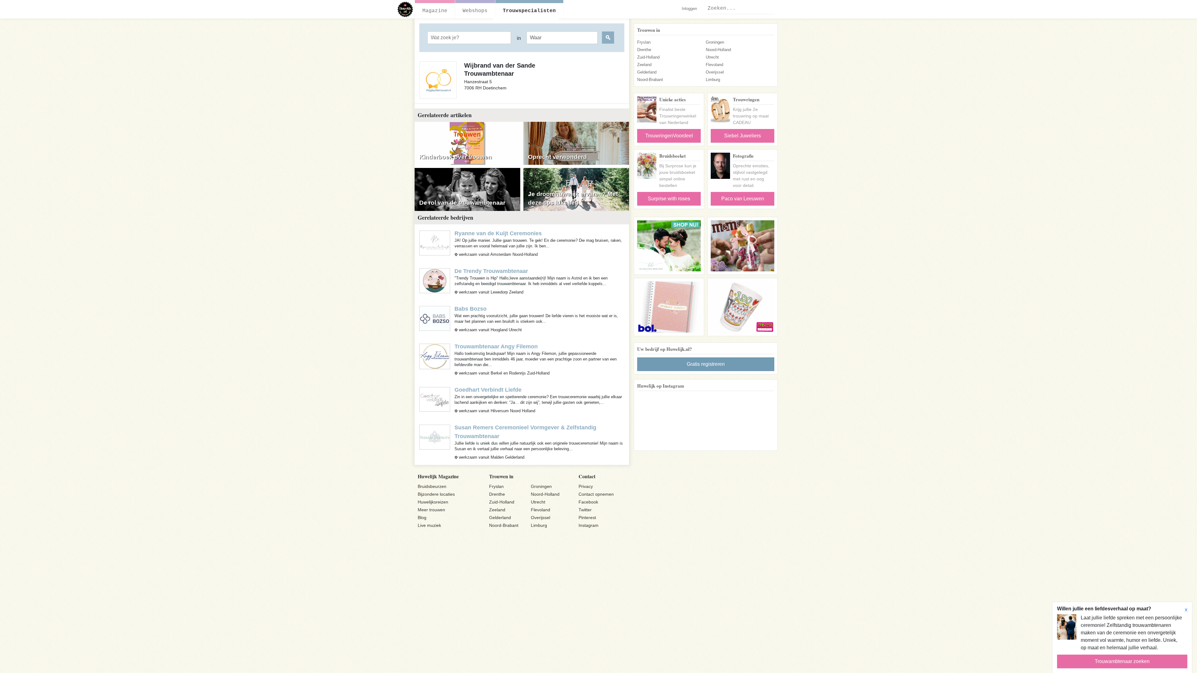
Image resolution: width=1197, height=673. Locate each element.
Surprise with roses (669, 198)
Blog (422, 517)
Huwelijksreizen (433, 501)
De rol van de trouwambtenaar (462, 202)
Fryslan (644, 42)
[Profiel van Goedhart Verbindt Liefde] (434, 399)
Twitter (585, 509)
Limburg (713, 79)
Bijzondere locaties (436, 494)
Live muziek (429, 525)
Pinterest (587, 517)
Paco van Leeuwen (742, 198)
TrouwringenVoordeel (669, 135)
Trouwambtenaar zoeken (1122, 661)
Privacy (586, 486)
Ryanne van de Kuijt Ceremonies (498, 233)
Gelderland (646, 72)
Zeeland (644, 64)
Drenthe (644, 49)
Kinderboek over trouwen (455, 157)
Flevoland (714, 64)
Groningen (715, 42)
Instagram (588, 525)
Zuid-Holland (648, 57)
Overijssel (715, 72)
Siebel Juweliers (742, 135)
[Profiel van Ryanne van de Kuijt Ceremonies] (434, 242)
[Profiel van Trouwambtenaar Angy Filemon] (434, 356)
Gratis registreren (706, 364)
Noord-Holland (718, 49)
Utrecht (712, 57)
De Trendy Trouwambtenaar (491, 271)
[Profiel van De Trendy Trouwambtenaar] (434, 280)
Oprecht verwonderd (557, 157)
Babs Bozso (470, 309)
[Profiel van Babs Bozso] (434, 318)
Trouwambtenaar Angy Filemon (496, 346)
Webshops (475, 11)
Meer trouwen (431, 509)
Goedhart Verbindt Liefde (488, 390)
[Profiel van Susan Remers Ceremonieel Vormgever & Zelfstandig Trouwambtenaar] (434, 436)
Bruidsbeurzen (432, 486)
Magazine (434, 11)
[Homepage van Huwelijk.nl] (405, 9)
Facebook (588, 501)
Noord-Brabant (650, 79)
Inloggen (689, 8)
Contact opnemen (596, 494)
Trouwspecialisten (529, 11)
